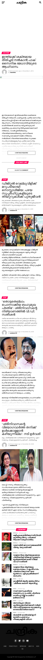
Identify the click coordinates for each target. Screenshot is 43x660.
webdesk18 (13, 210)
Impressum (23, 646)
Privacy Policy (13, 646)
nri (22, 649)
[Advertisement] (21, 29)
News (37, 646)
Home (5, 646)
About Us (31, 646)
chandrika (13, 72)
